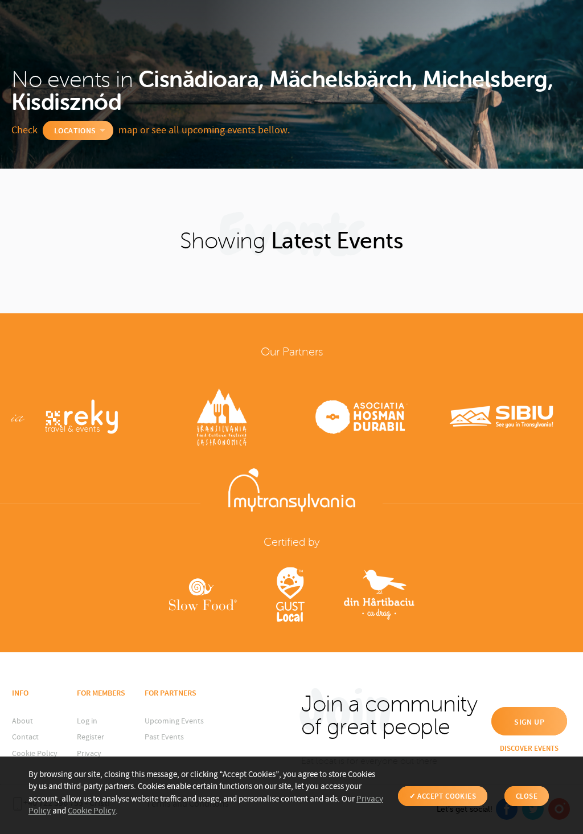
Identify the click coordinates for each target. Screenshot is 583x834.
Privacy (89, 753)
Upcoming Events (174, 721)
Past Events (164, 737)
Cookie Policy (35, 753)
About (22, 721)
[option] (81, 418)
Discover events (529, 749)
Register (90, 737)
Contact (25, 737)
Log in (87, 721)
